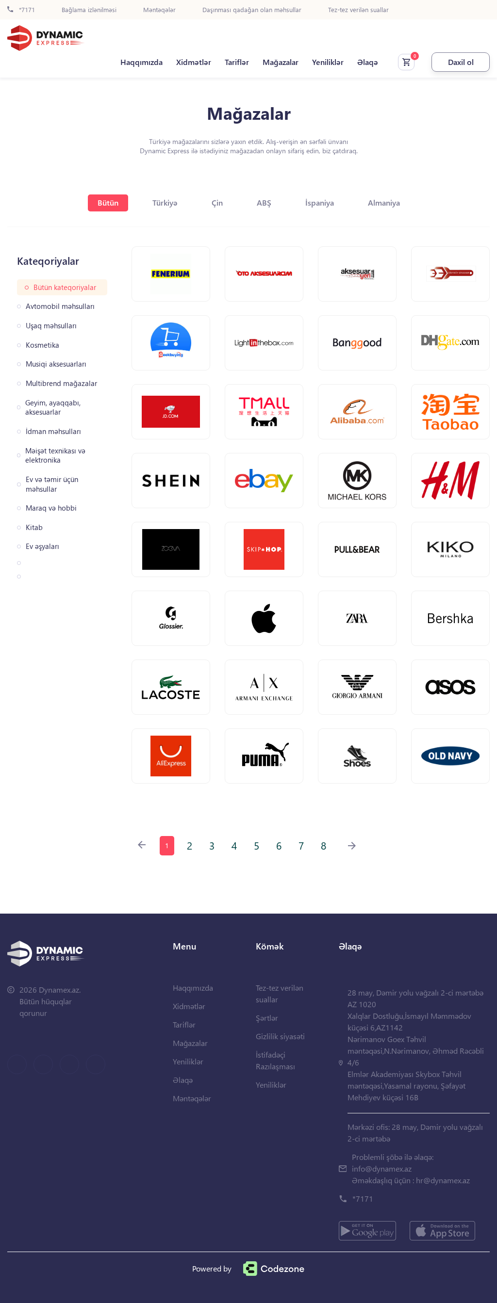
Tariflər (237, 62)
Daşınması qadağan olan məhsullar (251, 10)
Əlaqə (367, 62)
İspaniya (319, 202)
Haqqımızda (141, 62)
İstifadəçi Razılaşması (275, 1060)
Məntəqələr (159, 10)
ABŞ (264, 202)
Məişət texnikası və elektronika (55, 455)
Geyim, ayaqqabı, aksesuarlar (53, 407)
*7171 (26, 10)
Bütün (108, 202)
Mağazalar (280, 62)
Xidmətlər (193, 62)
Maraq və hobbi (51, 508)
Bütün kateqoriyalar (64, 287)
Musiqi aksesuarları (56, 364)
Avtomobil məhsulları (60, 306)
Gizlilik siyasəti (280, 1036)
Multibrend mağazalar (61, 383)
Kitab (34, 527)
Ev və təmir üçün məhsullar (52, 484)
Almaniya (384, 202)
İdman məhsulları (53, 431)
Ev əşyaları (42, 546)
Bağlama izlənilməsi (89, 10)
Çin (217, 202)
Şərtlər (267, 1018)
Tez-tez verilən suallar (358, 10)
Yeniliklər (328, 62)
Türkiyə (165, 202)
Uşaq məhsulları (51, 325)
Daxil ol (461, 62)
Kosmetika (42, 345)
